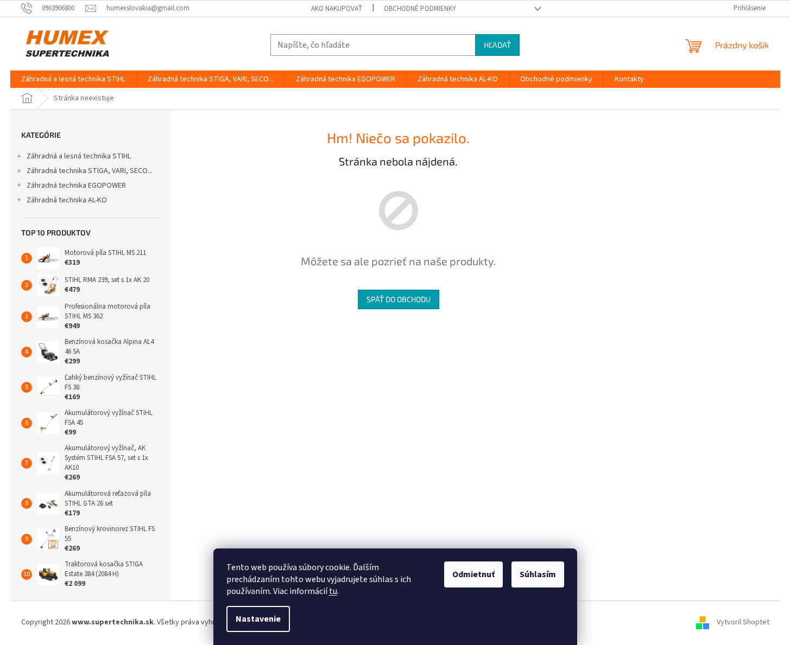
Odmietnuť (473, 574)
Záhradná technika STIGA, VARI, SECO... (90, 170)
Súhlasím (538, 574)
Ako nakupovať (336, 9)
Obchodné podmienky (420, 9)
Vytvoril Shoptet (743, 622)
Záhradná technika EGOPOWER (76, 185)
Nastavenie (258, 619)
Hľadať (497, 44)
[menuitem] (73, 79)
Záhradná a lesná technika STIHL (79, 156)
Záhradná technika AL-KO (67, 200)
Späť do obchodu (398, 299)
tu (333, 591)
